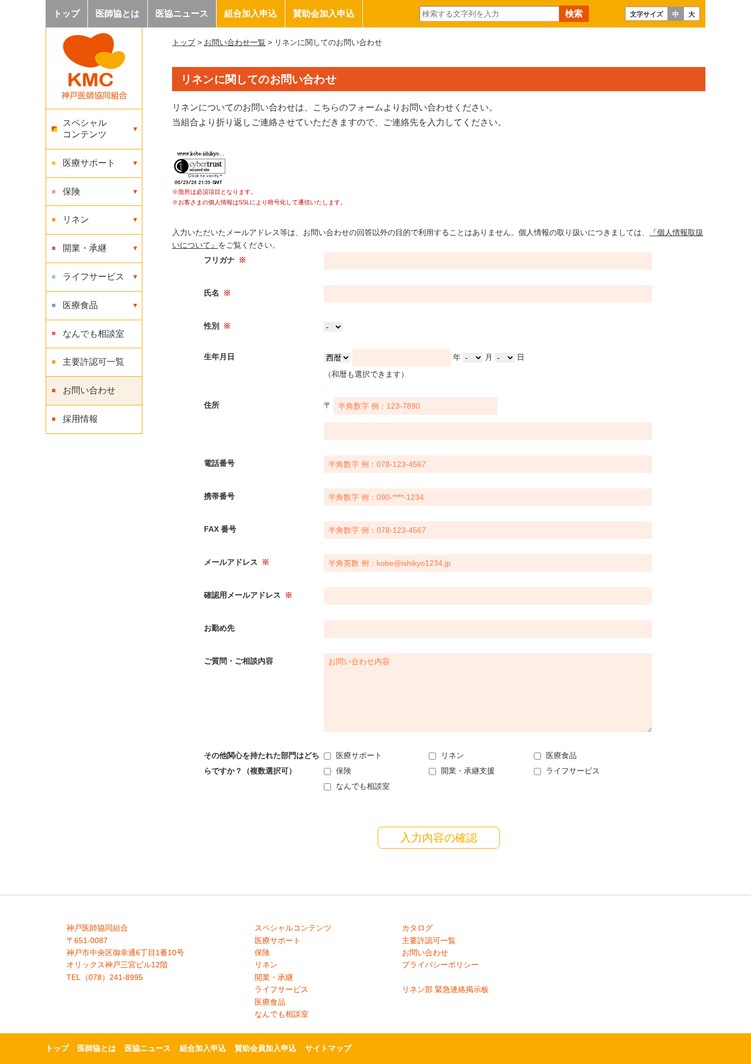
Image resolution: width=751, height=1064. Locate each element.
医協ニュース (182, 13)
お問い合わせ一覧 (235, 42)
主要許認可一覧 (93, 361)
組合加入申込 (250, 13)
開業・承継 (274, 977)
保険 (262, 952)
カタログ (417, 927)
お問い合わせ (89, 390)
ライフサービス (281, 989)
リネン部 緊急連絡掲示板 (445, 989)
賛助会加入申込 (324, 13)
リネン (266, 964)
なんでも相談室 (93, 333)
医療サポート (278, 940)
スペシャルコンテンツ (293, 927)
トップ (66, 13)
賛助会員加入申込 (265, 1048)
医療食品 (270, 1002)
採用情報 (80, 419)
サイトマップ (328, 1048)
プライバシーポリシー (440, 964)
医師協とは (118, 13)
